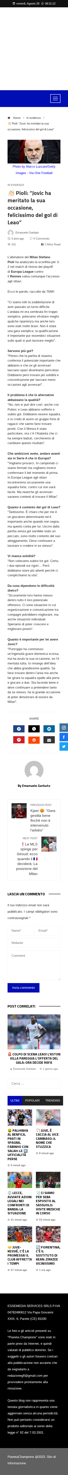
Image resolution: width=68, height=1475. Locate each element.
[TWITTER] (34, 728)
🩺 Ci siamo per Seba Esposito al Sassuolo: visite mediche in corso (48, 1203)
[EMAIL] (49, 739)
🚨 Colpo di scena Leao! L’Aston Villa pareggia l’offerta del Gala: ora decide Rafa (34, 1058)
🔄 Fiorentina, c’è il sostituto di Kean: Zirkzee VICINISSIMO (48, 1255)
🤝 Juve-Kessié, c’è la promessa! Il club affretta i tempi (20, 1255)
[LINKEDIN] (49, 728)
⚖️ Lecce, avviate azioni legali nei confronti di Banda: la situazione (20, 1203)
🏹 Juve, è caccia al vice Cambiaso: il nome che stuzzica (47, 1138)
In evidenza (16, 185)
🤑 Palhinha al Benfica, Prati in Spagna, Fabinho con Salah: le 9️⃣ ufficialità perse (18, 1144)
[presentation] (11, 1043)
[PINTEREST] (19, 739)
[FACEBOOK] (19, 728)
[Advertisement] (34, 49)
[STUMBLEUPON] (34, 740)
